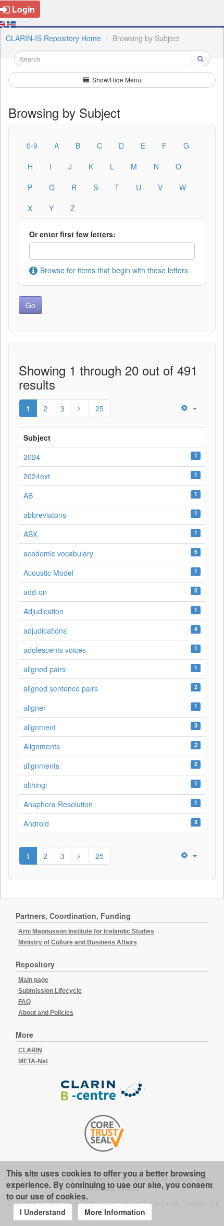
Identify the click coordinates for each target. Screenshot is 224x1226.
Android (36, 823)
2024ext (36, 476)
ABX (30, 534)
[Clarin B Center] (104, 1090)
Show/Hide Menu (116, 79)
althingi (35, 785)
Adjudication (43, 611)
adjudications (45, 630)
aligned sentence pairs (60, 688)
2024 (31, 457)
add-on (35, 592)
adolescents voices (54, 650)
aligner (34, 707)
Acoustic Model (48, 572)
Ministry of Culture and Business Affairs (77, 942)
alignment (39, 727)
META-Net (33, 1061)
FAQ (24, 1001)
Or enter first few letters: (72, 234)
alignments (41, 765)
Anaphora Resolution (58, 804)
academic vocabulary (58, 553)
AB (28, 495)
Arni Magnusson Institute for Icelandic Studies (86, 931)
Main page (33, 980)
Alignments (41, 746)
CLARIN (30, 1050)
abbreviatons (44, 514)
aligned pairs (44, 669)
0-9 (32, 145)
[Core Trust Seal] (104, 1133)
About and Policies (45, 1012)
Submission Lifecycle (50, 990)
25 (99, 408)
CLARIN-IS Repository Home (53, 38)
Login (23, 9)
